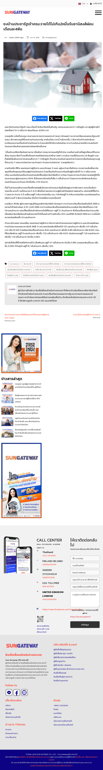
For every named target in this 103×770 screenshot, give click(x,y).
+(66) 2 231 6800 (61, 705)
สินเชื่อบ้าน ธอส (12, 275)
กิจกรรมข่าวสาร (11, 733)
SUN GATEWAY (24, 286)
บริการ (8, 705)
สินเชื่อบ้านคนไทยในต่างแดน (33, 275)
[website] (24, 692)
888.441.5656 (48, 586)
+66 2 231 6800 (49, 555)
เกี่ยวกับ (8, 713)
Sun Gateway (14, 264)
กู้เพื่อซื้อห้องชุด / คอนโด (63, 653)
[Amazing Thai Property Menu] (98, 12)
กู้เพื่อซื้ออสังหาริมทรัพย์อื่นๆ (65, 657)
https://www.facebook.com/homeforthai (62, 609)
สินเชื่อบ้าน (22, 757)
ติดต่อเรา (69, 766)
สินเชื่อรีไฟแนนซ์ (60, 673)
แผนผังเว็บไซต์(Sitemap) (39, 766)
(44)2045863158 (49, 599)
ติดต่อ (56, 709)
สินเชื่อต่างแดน (92, 269)
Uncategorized (50, 37)
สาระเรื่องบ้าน (10, 737)
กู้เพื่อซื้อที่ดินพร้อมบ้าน (62, 649)
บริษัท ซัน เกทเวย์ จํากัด (43, 269)
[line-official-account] (9, 692)
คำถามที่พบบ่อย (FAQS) (57, 766)
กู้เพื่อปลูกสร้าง (59, 661)
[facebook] (16, 692)
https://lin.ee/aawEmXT (80, 616)
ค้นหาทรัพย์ (9, 709)
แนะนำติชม (58, 713)
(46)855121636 (48, 577)
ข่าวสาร (8, 729)
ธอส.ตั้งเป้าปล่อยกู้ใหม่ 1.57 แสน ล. (86, 314)
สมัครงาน (57, 717)
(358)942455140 (49, 564)
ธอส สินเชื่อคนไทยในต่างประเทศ (18, 269)
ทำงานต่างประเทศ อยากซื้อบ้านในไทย (77, 264)
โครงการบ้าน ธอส (82, 275)
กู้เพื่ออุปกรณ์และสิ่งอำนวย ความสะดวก (69, 669)
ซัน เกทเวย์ (27, 264)
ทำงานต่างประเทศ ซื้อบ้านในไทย (47, 264)
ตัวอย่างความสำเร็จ (13, 717)
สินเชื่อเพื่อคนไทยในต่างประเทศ (60, 275)
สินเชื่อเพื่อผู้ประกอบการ (63, 676)
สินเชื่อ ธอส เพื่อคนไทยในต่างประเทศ (69, 269)
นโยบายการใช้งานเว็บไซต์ (63, 724)
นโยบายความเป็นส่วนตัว (63, 721)
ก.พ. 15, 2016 (34, 37)
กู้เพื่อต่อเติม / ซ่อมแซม (62, 665)
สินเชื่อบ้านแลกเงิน (61, 680)
